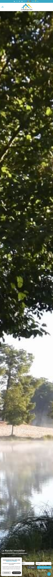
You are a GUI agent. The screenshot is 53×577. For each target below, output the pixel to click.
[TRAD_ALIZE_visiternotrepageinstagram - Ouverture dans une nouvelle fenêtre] (19, 1)
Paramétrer (6, 572)
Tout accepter (16, 572)
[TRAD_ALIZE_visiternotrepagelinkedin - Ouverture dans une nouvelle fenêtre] (14, 1)
